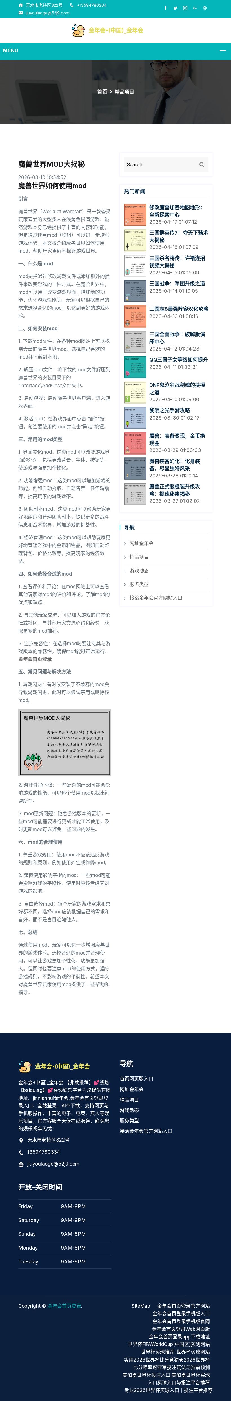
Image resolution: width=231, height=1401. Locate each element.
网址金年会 (142, 543)
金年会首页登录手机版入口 (181, 1313)
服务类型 (139, 584)
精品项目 (139, 557)
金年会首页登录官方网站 (183, 1306)
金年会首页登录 (64, 1306)
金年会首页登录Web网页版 (181, 1329)
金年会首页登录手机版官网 (181, 1321)
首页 (102, 92)
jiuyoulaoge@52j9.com (48, 13)
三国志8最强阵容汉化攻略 (178, 309)
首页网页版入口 (136, 1078)
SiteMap (141, 1306)
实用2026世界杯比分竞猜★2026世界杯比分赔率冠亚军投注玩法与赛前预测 (167, 1363)
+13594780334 (91, 5)
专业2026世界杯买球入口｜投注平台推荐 (168, 1390)
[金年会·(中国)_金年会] (115, 30)
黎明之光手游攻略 (169, 410)
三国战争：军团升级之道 (177, 284)
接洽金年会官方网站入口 (156, 598)
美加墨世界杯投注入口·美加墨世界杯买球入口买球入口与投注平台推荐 (166, 1378)
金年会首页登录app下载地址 (179, 1337)
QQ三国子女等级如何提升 (178, 360)
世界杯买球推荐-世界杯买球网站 (175, 1352)
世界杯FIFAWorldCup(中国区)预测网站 (169, 1344)
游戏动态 (139, 571)
